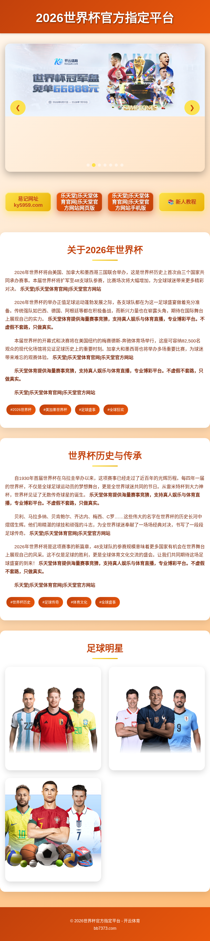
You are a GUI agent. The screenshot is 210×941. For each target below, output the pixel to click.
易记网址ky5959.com (28, 202)
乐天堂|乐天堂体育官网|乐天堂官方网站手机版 (130, 202)
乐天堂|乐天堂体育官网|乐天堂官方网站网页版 (79, 202)
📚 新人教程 (182, 202)
